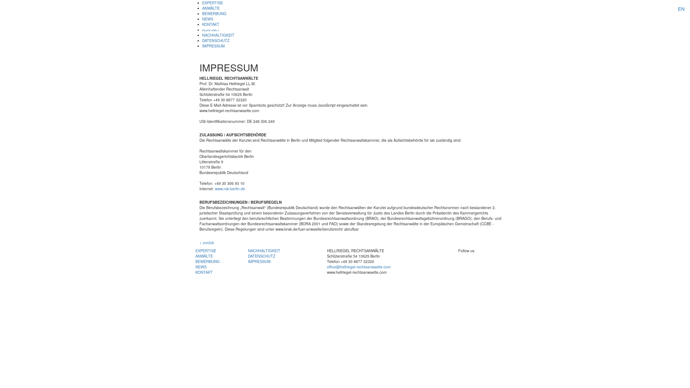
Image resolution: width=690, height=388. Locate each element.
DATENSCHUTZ (216, 40)
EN (681, 8)
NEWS (207, 19)
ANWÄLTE (211, 8)
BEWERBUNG (214, 13)
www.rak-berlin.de (230, 188)
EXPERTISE (212, 2)
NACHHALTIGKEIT (218, 35)
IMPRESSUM (213, 45)
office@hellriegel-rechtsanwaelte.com (359, 266)
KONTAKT (210, 24)
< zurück (206, 242)
